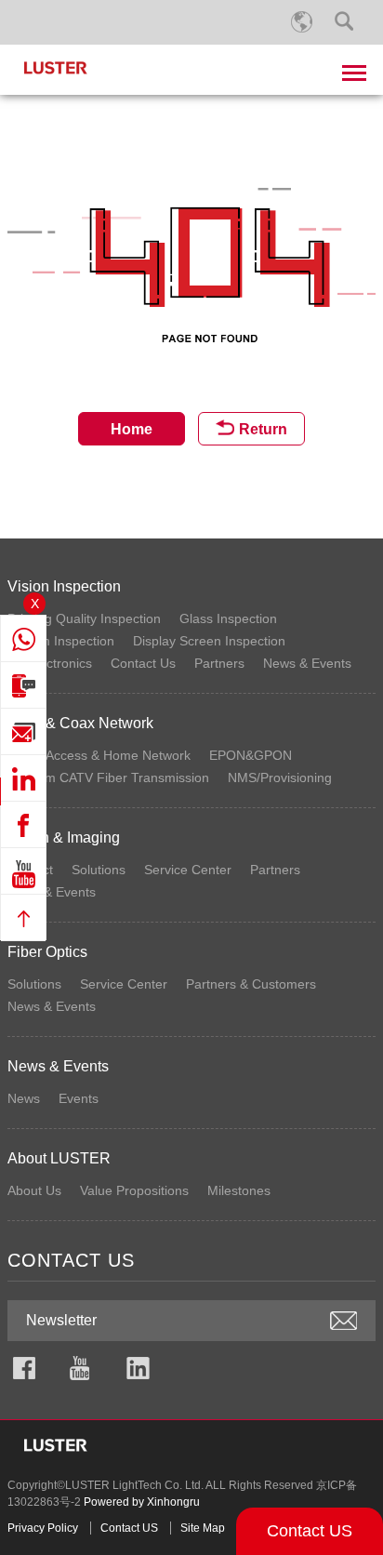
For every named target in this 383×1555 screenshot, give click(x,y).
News (23, 1098)
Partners (219, 663)
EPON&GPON (250, 755)
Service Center (187, 869)
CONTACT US (71, 1260)
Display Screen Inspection (209, 640)
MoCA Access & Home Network (99, 755)
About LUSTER (59, 1158)
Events (79, 1098)
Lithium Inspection (60, 640)
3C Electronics (49, 663)
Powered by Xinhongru (142, 1501)
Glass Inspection (228, 618)
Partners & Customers (251, 984)
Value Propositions (134, 1190)
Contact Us (143, 663)
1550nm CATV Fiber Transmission (108, 777)
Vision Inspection (64, 586)
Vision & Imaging (63, 837)
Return (263, 429)
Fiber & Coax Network (80, 723)
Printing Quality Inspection (84, 618)
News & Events (307, 663)
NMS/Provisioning (280, 777)
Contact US (309, 1531)
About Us (34, 1190)
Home (131, 429)
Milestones (239, 1190)
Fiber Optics (47, 952)
